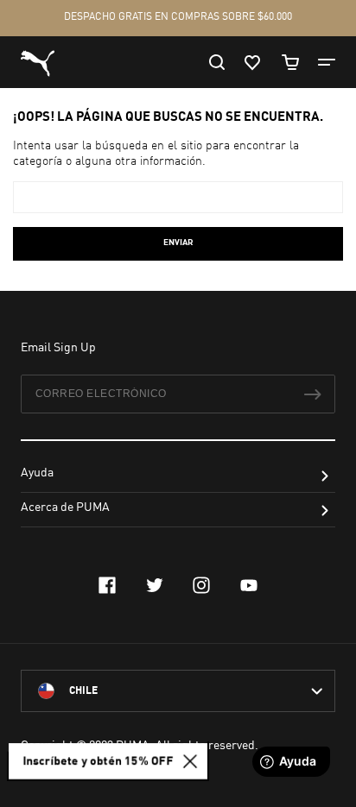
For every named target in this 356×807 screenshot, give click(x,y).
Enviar (178, 242)
